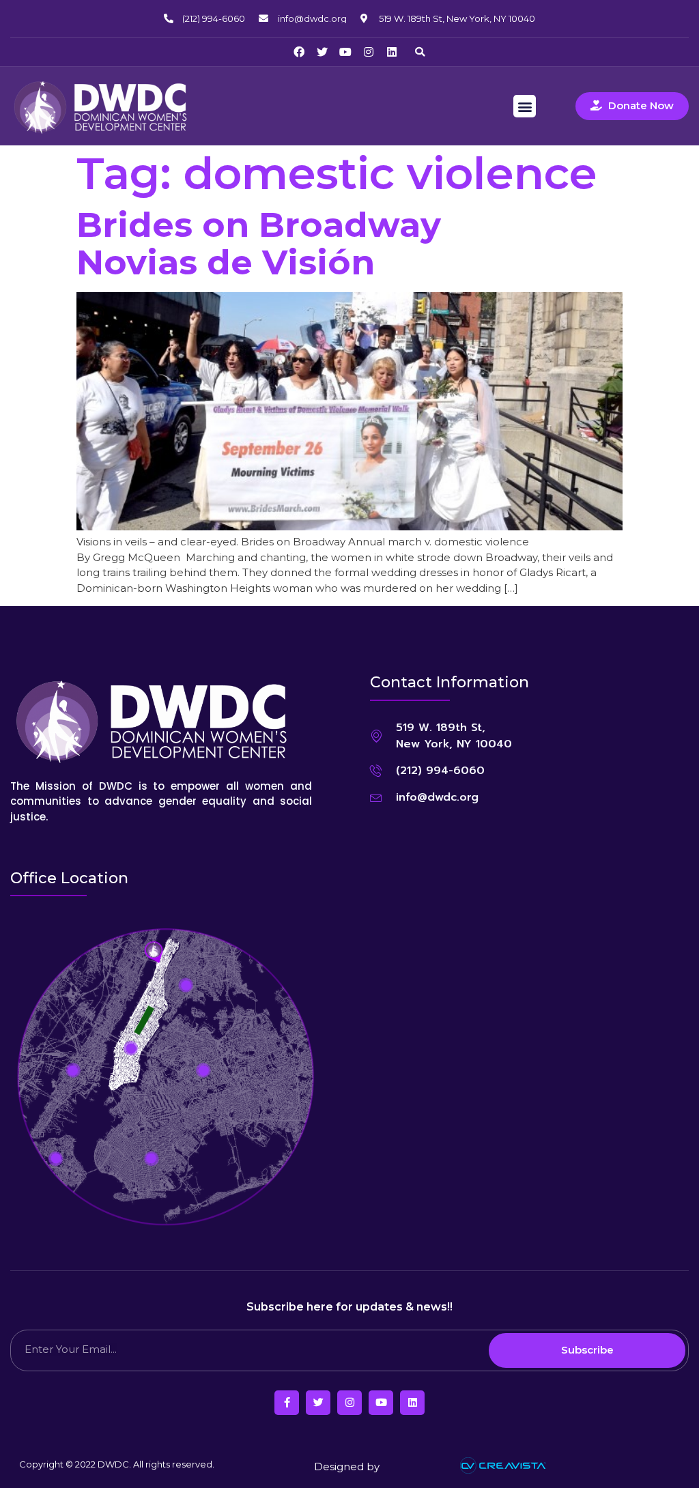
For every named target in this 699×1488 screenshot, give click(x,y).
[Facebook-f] (286, 1402)
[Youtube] (345, 51)
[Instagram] (368, 51)
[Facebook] (299, 51)
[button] (420, 52)
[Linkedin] (391, 51)
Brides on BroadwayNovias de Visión (258, 243)
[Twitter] (322, 51)
